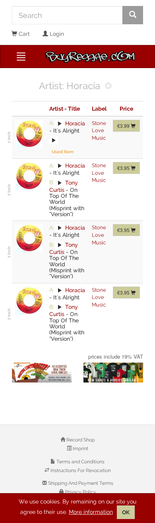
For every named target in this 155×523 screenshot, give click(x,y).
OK (126, 512)
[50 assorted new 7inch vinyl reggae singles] (42, 373)
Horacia (75, 123)
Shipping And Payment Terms (80, 483)
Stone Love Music (99, 130)
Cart (23, 34)
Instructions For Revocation (80, 470)
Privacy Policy (80, 492)
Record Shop (80, 440)
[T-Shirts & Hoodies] (113, 373)
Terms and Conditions (80, 461)
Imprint (80, 448)
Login (56, 34)
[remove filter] (108, 86)
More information (91, 512)
